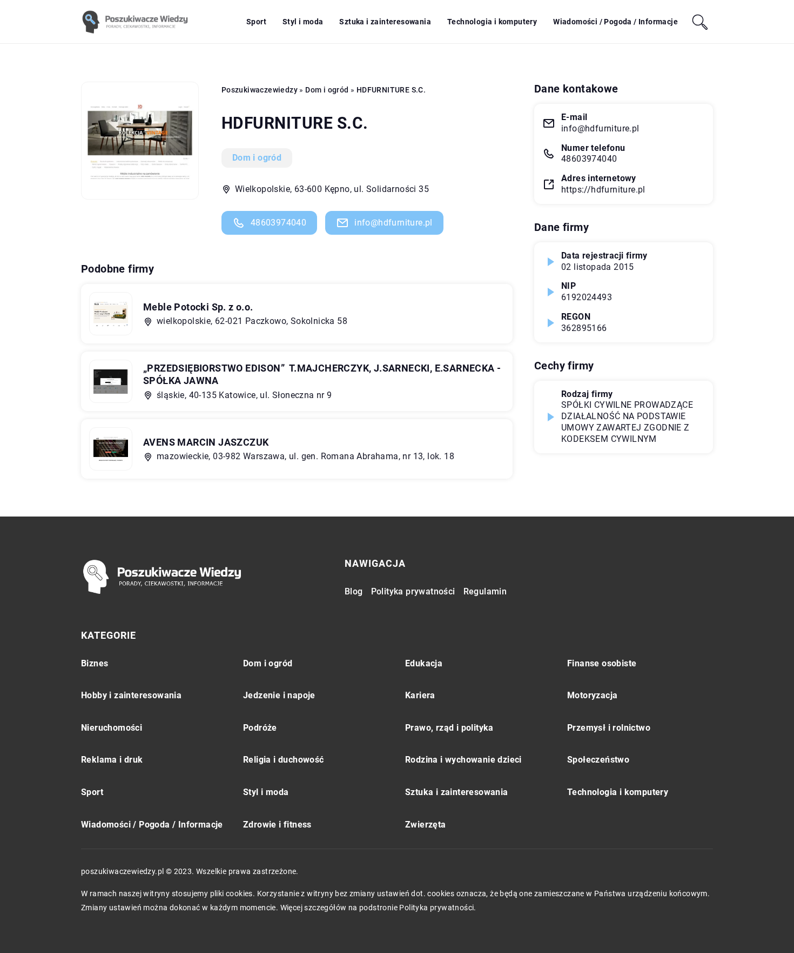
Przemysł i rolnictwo (608, 728)
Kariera (420, 695)
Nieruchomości (111, 728)
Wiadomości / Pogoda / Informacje (615, 21)
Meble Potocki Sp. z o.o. (198, 307)
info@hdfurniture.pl (393, 222)
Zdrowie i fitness (277, 824)
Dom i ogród (256, 158)
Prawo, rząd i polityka (449, 728)
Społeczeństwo (598, 760)
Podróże (260, 728)
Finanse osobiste (601, 663)
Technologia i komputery (492, 21)
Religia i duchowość (283, 760)
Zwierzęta (425, 824)
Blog (354, 591)
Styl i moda (302, 21)
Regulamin (485, 591)
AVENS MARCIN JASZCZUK (205, 442)
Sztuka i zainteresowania (385, 21)
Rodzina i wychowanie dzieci (463, 760)
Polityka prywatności (413, 591)
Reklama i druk (112, 760)
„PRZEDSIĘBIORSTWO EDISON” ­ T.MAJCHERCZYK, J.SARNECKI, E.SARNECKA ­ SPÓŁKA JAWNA (322, 374)
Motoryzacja (592, 695)
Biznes (94, 663)
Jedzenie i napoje (279, 695)
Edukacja (423, 663)
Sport (256, 21)
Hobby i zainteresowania (131, 695)
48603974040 (278, 222)
